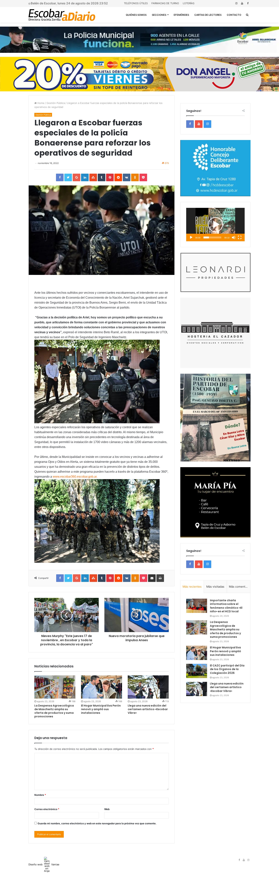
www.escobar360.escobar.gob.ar (75, 476)
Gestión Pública (55, 102)
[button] (215, 224)
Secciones (159, 14)
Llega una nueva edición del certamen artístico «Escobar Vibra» (148, 709)
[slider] (212, 237)
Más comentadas (239, 586)
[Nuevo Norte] (61, 15)
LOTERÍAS (188, 3)
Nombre (40, 794)
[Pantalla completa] (240, 237)
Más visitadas (215, 586)
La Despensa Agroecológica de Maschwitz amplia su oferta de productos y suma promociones (54, 711)
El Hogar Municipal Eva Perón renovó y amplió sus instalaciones (101, 709)
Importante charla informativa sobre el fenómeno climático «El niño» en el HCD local (226, 605)
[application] (215, 224)
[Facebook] (248, 3)
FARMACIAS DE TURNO (165, 3)
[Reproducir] (191, 237)
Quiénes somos (136, 14)
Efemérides (181, 14)
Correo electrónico (46, 809)
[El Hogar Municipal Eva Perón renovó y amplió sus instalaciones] (101, 687)
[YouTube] (242, 3)
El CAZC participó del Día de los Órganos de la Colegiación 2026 (227, 669)
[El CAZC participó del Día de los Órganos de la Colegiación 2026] (196, 671)
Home (40, 102)
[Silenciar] (234, 237)
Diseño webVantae (43, 864)
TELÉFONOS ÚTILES (136, 3)
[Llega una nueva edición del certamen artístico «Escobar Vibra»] (148, 687)
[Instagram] (236, 3)
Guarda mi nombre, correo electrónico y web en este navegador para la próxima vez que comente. (97, 823)
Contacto (234, 14)
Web (107, 809)
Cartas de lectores (207, 14)
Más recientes (192, 586)
